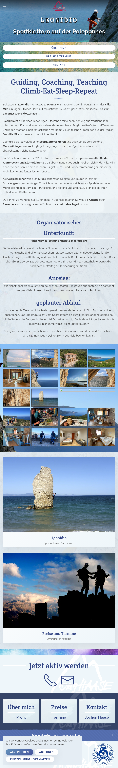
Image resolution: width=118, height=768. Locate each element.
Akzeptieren (19, 752)
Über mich (59, 47)
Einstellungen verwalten (30, 759)
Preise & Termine (59, 56)
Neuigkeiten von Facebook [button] (55, 735)
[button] (4, 6)
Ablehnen (46, 752)
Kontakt (59, 65)
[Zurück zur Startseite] (59, 6)
